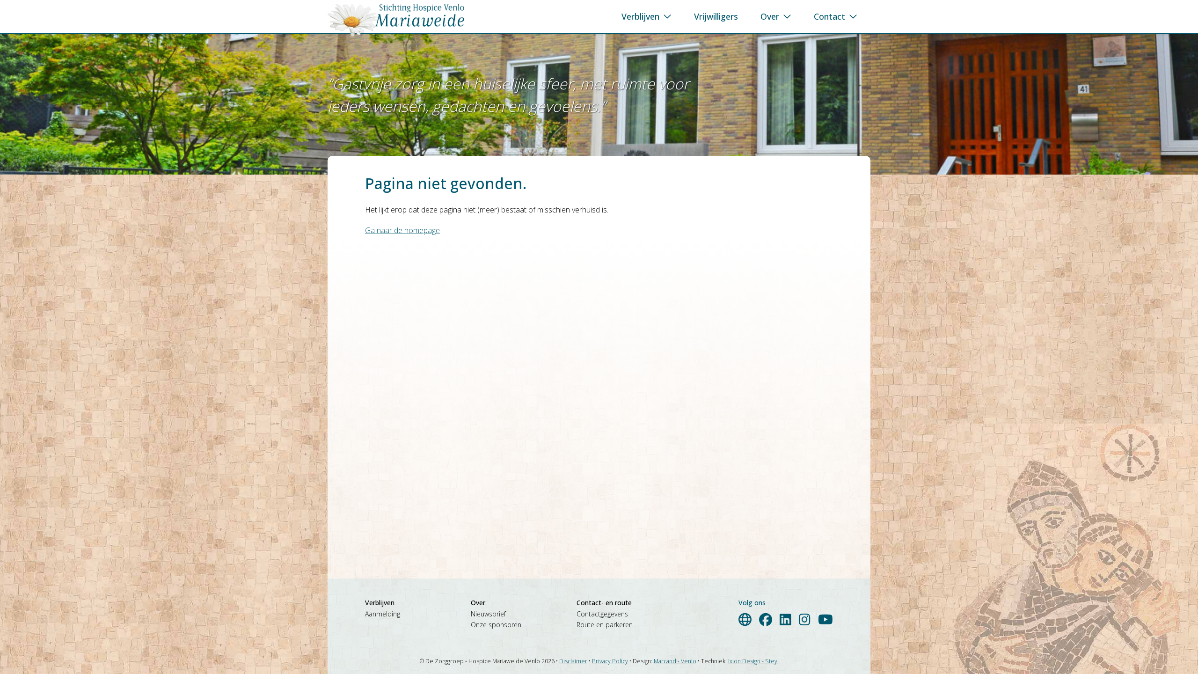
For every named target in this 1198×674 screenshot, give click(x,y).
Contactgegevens (602, 613)
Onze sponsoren (496, 624)
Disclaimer (573, 661)
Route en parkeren (605, 624)
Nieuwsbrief (488, 613)
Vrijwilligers (716, 16)
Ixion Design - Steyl (753, 661)
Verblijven (640, 16)
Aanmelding (382, 613)
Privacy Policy (610, 661)
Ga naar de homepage (402, 230)
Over (769, 16)
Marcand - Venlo (675, 661)
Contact (829, 16)
